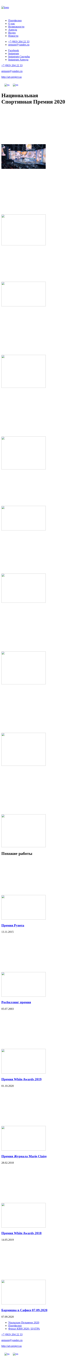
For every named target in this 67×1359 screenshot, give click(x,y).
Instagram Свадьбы (19, 56)
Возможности (16, 26)
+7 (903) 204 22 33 (18, 41)
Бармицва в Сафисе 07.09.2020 (24, 1310)
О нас (11, 23)
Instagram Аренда (18, 59)
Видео (12, 32)
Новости (13, 35)
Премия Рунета (12, 925)
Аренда (12, 29)
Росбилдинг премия (16, 1002)
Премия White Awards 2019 (21, 1079)
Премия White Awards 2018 (21, 1233)
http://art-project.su (11, 76)
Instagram (13, 53)
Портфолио (15, 20)
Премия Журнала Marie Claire (24, 1156)
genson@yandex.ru (18, 44)
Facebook (13, 50)
